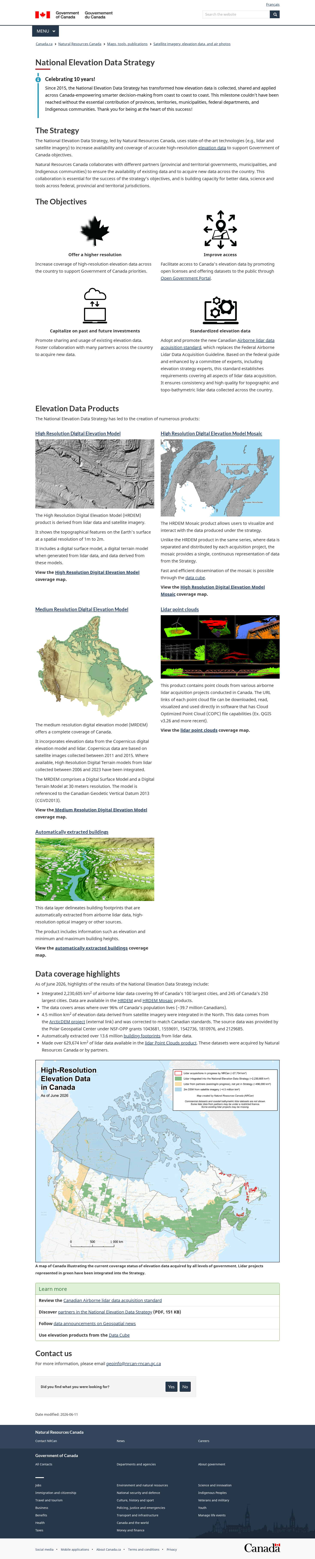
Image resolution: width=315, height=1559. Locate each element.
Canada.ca (44, 44)
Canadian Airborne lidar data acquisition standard (112, 1300)
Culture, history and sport (135, 1500)
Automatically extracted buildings (71, 832)
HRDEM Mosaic (157, 1000)
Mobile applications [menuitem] (75, 1549)
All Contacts (43, 1464)
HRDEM (125, 1000)
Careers (203, 1441)
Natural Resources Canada (79, 44)
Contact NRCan (46, 1441)
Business (41, 1508)
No (185, 1386)
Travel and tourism (49, 1500)
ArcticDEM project (67, 1022)
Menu (43, 31)
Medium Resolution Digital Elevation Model (100, 810)
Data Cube (119, 1335)
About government (211, 1464)
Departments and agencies (136, 1464)
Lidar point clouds (180, 609)
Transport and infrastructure (137, 1515)
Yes (171, 1386)
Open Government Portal (186, 278)
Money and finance (130, 1530)
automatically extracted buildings (91, 948)
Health (40, 1523)
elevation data (212, 148)
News (121, 1441)
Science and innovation (215, 1485)
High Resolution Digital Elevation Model (97, 572)
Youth (202, 1508)
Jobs (38, 1485)
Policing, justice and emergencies (141, 1508)
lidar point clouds (199, 730)
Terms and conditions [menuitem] (143, 1549)
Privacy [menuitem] (172, 1549)
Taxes (39, 1530)
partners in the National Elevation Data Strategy (105, 1312)
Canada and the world (133, 1523)
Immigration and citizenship (55, 1493)
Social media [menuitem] (44, 1549)
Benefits (41, 1515)
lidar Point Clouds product (170, 1043)
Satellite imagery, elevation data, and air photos (192, 44)
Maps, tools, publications (127, 44)
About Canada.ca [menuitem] (108, 1549)
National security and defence (138, 1493)
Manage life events (212, 1515)
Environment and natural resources (142, 1485)
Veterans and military (213, 1500)
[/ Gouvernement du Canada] (73, 15)
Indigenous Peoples (212, 1493)
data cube (195, 578)
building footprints (142, 1036)
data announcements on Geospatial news (95, 1323)
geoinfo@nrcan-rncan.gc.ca (133, 1363)
